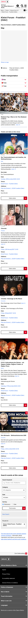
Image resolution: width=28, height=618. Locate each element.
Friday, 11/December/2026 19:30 (10, 449)
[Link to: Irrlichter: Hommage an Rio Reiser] (14, 285)
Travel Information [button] (6, 596)
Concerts (3, 301)
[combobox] (14, 482)
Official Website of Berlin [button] (9, 565)
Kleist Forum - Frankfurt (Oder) (9, 183)
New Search (5, 514)
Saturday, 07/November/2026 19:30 (10, 386)
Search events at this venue (12, 475)
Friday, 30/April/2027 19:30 (8, 313)
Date (3, 494)
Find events (12, 508)
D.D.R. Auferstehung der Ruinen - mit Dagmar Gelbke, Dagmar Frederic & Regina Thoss (12, 364)
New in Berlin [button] (5, 591)
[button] (25, 10)
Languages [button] (4, 605)
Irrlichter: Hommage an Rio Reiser (11, 298)
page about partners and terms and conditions (13, 539)
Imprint (4, 569)
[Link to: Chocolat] (14, 214)
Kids (2, 161)
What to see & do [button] (6, 600)
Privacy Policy (6, 574)
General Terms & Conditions (10, 582)
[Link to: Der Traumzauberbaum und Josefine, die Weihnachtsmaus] (14, 143)
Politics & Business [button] (7, 587)
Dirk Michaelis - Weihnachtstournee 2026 (13, 435)
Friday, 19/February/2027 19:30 (9, 249)
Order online (12, 198)
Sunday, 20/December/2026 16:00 (10, 179)
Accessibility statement (8, 578)
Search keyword (7, 480)
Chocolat (3, 228)
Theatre (3, 230)
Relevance (7, 504)
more (17, 124)
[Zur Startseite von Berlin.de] (5, 560)
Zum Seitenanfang (20, 553)
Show (2, 368)
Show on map (5, 62)
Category (5, 487)
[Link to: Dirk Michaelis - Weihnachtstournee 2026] (14, 421)
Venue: (12, 524)
